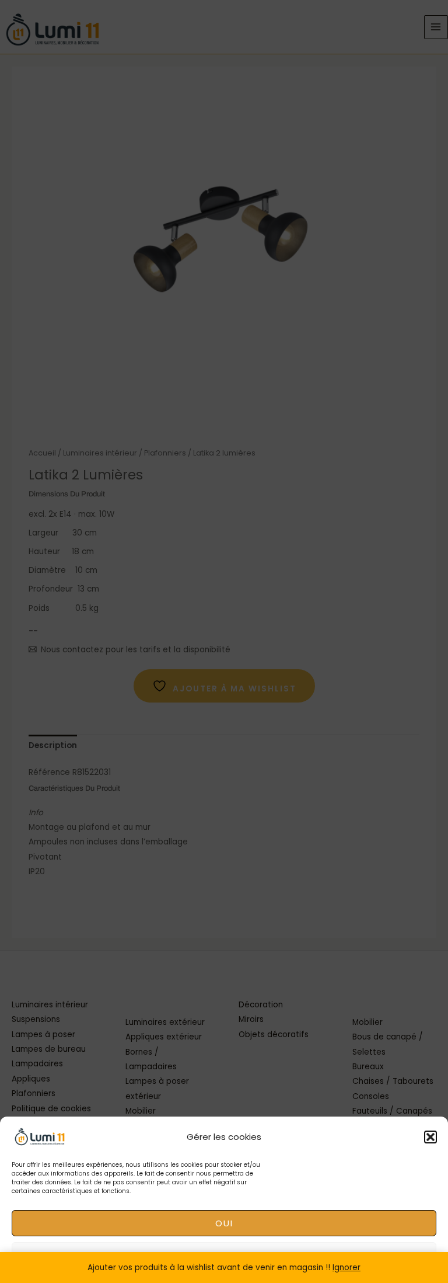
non (224, 1255)
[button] (430, 1137)
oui (224, 1223)
